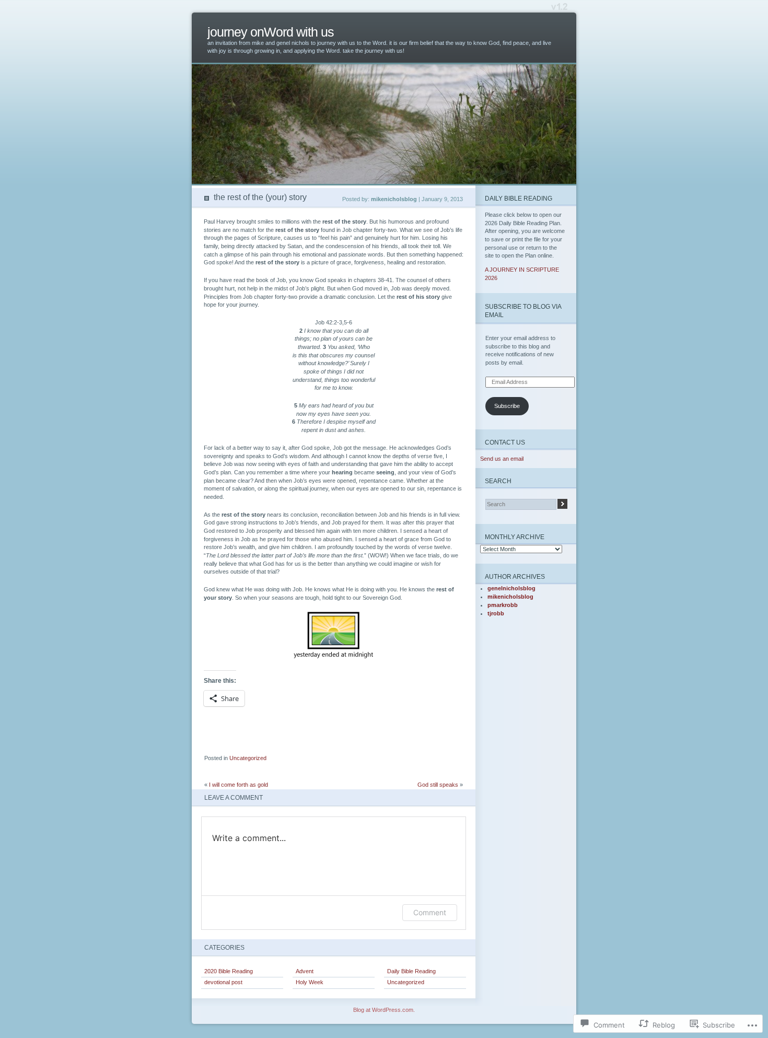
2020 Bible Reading (228, 971)
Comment (429, 912)
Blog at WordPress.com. (384, 1010)
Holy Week (309, 982)
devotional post (223, 982)
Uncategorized (247, 758)
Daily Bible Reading (411, 971)
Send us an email (501, 459)
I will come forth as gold (238, 785)
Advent (304, 971)
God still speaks (437, 785)
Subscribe (507, 406)
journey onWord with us (270, 32)
